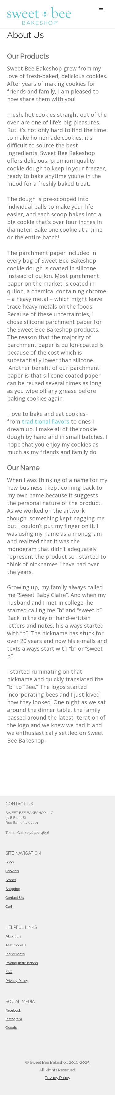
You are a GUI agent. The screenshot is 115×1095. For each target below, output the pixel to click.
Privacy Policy (17, 981)
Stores (11, 880)
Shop (10, 862)
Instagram (14, 1019)
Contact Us (15, 897)
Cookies (12, 871)
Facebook (13, 1010)
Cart (9, 906)
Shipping (13, 889)
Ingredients (15, 954)
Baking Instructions (22, 963)
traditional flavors (45, 421)
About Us (13, 936)
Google (11, 1027)
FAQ (9, 972)
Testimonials (16, 945)
